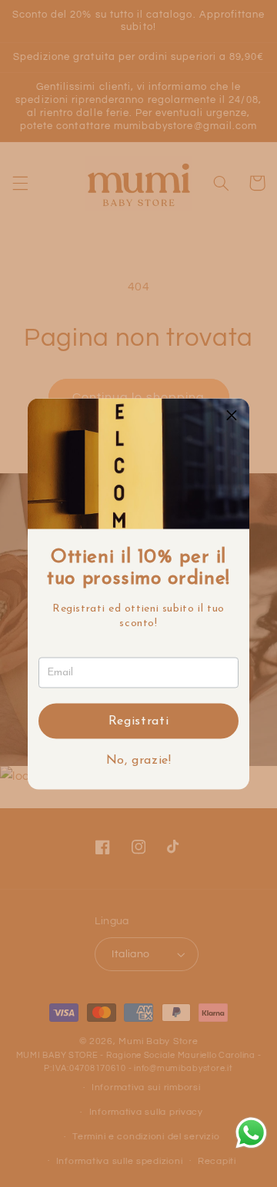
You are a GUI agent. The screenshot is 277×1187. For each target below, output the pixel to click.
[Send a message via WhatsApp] (251, 1133)
